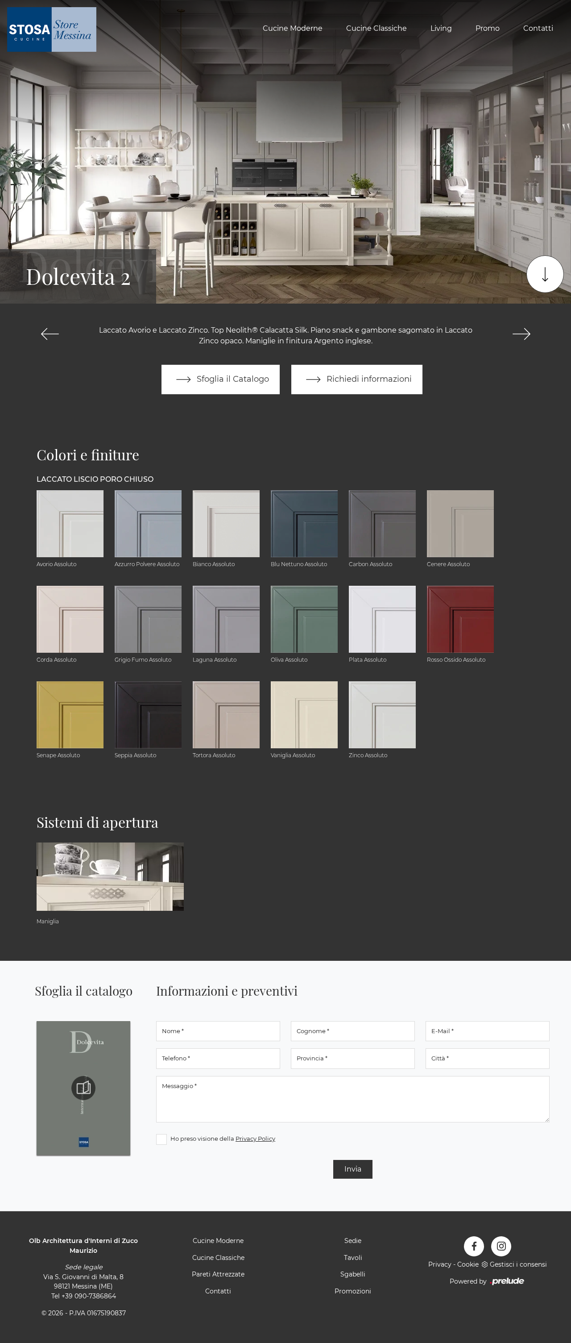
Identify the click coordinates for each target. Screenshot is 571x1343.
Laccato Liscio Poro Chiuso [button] (95, 479)
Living (441, 28)
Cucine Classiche (376, 28)
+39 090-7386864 (89, 1296)
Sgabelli (352, 1274)
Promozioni (353, 1291)
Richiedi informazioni (368, 379)
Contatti (538, 28)
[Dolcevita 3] (521, 334)
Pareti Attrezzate (218, 1274)
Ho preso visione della (222, 1138)
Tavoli (353, 1258)
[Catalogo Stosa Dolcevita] (83, 1088)
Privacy (439, 1264)
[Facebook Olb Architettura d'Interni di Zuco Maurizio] (474, 1246)
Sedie (352, 1241)
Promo (488, 28)
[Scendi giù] (545, 274)
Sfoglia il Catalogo (231, 379)
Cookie (468, 1264)
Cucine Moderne (293, 28)
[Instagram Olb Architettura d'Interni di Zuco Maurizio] (501, 1246)
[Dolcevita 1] (49, 334)
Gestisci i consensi (518, 1264)
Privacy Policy (255, 1138)
